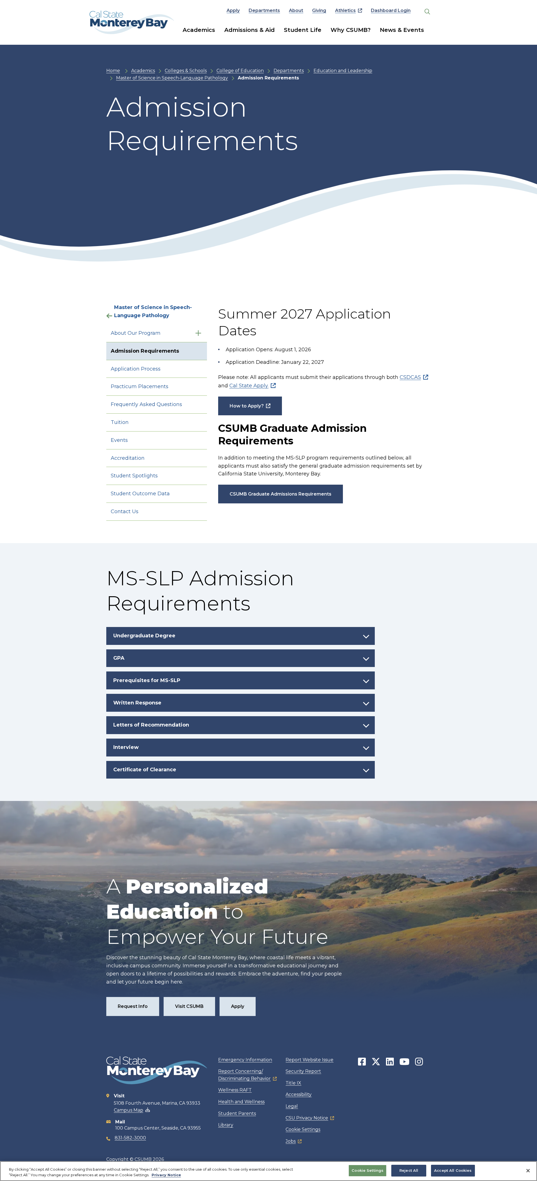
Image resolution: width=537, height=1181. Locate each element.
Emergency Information (245, 1059)
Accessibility (299, 1094)
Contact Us (124, 511)
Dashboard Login (391, 10)
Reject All (408, 1170)
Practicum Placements (139, 386)
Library (225, 1125)
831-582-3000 (130, 1137)
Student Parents (237, 1113)
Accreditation (128, 458)
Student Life (302, 30)
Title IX (293, 1083)
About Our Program (136, 333)
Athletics (345, 10)
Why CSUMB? (351, 30)
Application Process (136, 369)
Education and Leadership (343, 70)
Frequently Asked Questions (146, 404)
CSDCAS (410, 377)
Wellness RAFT (235, 1090)
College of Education (240, 70)
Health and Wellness (241, 1101)
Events (119, 440)
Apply (233, 10)
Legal (292, 1106)
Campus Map (128, 1110)
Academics (199, 30)
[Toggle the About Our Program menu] (198, 333)
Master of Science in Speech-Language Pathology (172, 78)
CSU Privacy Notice (307, 1118)
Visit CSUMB (189, 1006)
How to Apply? (247, 406)
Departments (264, 10)
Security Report (303, 1071)
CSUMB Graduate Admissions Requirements (280, 494)
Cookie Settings (303, 1129)
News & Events (402, 30)
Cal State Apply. (248, 386)
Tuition (120, 422)
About (296, 10)
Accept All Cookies (453, 1170)
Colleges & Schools (186, 70)
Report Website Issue (309, 1059)
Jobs (291, 1141)
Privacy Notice (166, 1175)
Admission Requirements (145, 351)
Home (113, 70)
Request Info (133, 1006)
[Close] (528, 1171)
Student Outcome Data (140, 494)
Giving (319, 10)
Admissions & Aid (249, 30)
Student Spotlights (134, 476)
